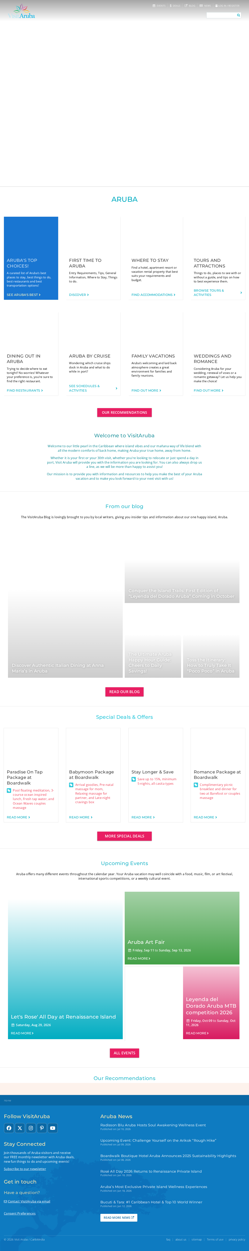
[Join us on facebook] (9, 1128)
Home (7, 1100)
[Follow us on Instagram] (31, 1128)
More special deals (124, 836)
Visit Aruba (21, 1239)
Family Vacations (153, 356)
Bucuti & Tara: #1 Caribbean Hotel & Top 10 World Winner (151, 1202)
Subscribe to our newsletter (25, 1169)
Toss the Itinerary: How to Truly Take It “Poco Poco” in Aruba (210, 665)
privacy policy (237, 1239)
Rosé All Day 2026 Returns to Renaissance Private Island (151, 1171)
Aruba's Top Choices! (22, 263)
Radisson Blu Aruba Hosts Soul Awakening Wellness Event (153, 1125)
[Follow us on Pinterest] (42, 1128)
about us (181, 1239)
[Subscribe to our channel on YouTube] (53, 1128)
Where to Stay (150, 260)
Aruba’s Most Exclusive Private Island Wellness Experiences (153, 1187)
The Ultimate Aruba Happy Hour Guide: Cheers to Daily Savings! (150, 663)
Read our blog (124, 691)
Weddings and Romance (212, 358)
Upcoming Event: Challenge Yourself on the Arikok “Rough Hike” (158, 1140)
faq (168, 1239)
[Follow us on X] (20, 1128)
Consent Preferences (20, 1213)
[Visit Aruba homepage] (21, 10)
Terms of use (215, 1239)
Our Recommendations (124, 412)
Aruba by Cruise (89, 356)
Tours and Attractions (209, 263)
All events (124, 1053)
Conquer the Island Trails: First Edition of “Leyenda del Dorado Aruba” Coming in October (181, 593)
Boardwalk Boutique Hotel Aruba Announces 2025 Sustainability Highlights (168, 1156)
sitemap (197, 1239)
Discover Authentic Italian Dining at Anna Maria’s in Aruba (58, 668)
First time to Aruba (85, 263)
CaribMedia (37, 1239)
